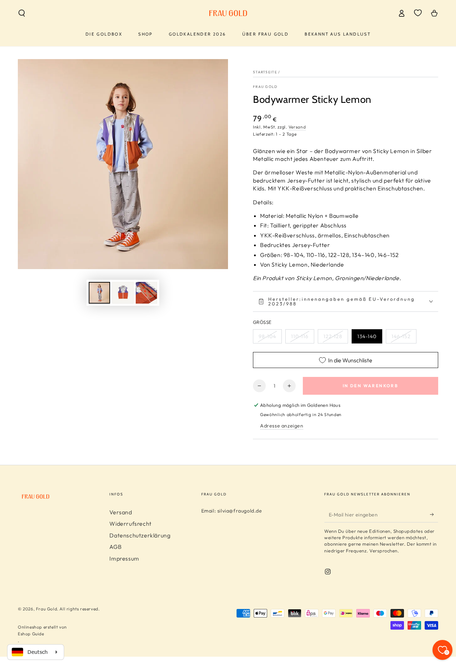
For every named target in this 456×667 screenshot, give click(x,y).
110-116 (300, 336)
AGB (115, 546)
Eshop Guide (31, 633)
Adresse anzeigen (282, 425)
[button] (21, 13)
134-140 (367, 336)
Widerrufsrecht (130, 523)
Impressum (124, 558)
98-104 (267, 336)
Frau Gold (265, 86)
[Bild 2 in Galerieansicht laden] (123, 293)
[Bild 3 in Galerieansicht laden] (146, 293)
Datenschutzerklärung (139, 535)
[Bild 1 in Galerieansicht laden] (99, 293)
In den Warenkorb (370, 385)
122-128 (332, 336)
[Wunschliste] (417, 13)
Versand (297, 127)
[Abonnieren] (434, 514)
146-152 (401, 336)
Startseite (265, 72)
